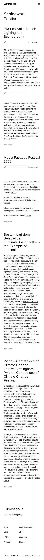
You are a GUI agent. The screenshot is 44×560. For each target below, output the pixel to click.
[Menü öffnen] (38, 4)
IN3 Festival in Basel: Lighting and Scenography (20, 32)
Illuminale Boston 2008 (13, 258)
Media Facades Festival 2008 (22, 159)
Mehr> (6, 88)
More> (13, 139)
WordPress (36, 555)
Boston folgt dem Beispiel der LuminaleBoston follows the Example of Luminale (22, 242)
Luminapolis (10, 4)
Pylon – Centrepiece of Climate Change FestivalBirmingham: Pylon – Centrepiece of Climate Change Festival (21, 370)
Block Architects (28, 402)
